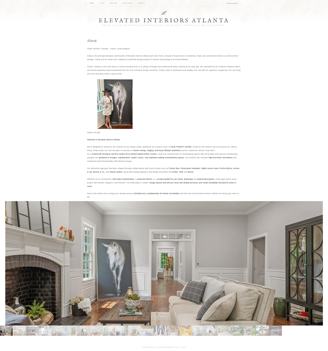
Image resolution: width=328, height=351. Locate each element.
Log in (183, 347)
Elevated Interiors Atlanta (164, 20)
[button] (164, 262)
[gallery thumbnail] (6, 331)
